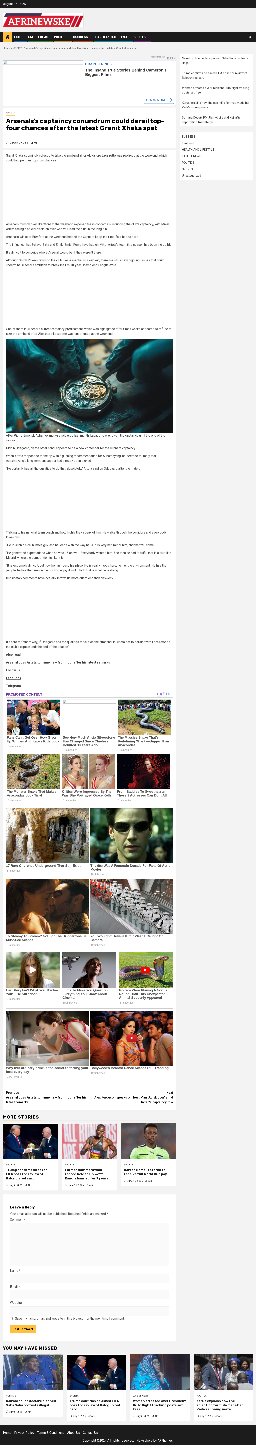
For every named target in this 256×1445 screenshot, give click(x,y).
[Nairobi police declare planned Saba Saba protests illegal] (33, 1372)
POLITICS (60, 37)
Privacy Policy (24, 1433)
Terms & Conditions (50, 1433)
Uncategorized (191, 175)
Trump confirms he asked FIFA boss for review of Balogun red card (27, 1174)
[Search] (250, 37)
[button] (89, 386)
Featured (188, 143)
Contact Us (90, 1433)
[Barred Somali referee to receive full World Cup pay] (148, 1141)
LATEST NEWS (38, 37)
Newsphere (144, 1440)
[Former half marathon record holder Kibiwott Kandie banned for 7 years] (89, 1141)
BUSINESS (80, 37)
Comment (18, 1219)
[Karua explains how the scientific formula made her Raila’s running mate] (223, 1372)
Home (18, 37)
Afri (36, 143)
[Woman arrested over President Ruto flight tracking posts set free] (160, 1372)
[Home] (7, 37)
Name (15, 1271)
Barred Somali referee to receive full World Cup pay (146, 1172)
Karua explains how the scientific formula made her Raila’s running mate (220, 1405)
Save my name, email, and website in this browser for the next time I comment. (70, 1318)
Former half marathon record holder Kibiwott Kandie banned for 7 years (86, 1174)
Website (16, 1303)
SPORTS (140, 37)
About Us (73, 1433)
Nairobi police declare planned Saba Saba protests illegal (31, 1403)
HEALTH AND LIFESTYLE (111, 37)
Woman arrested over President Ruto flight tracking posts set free (159, 1405)
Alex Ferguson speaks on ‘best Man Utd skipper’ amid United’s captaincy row (133, 1097)
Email (15, 1287)
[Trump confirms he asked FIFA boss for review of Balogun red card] (30, 1141)
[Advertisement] (89, 194)
